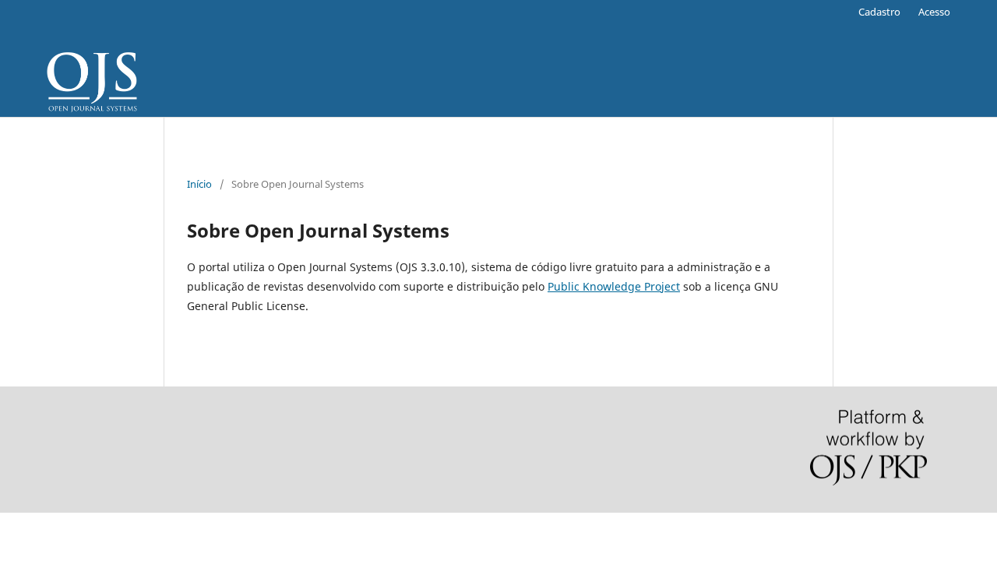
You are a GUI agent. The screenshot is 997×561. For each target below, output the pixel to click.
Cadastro (879, 12)
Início (199, 184)
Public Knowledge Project (614, 286)
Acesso (934, 12)
